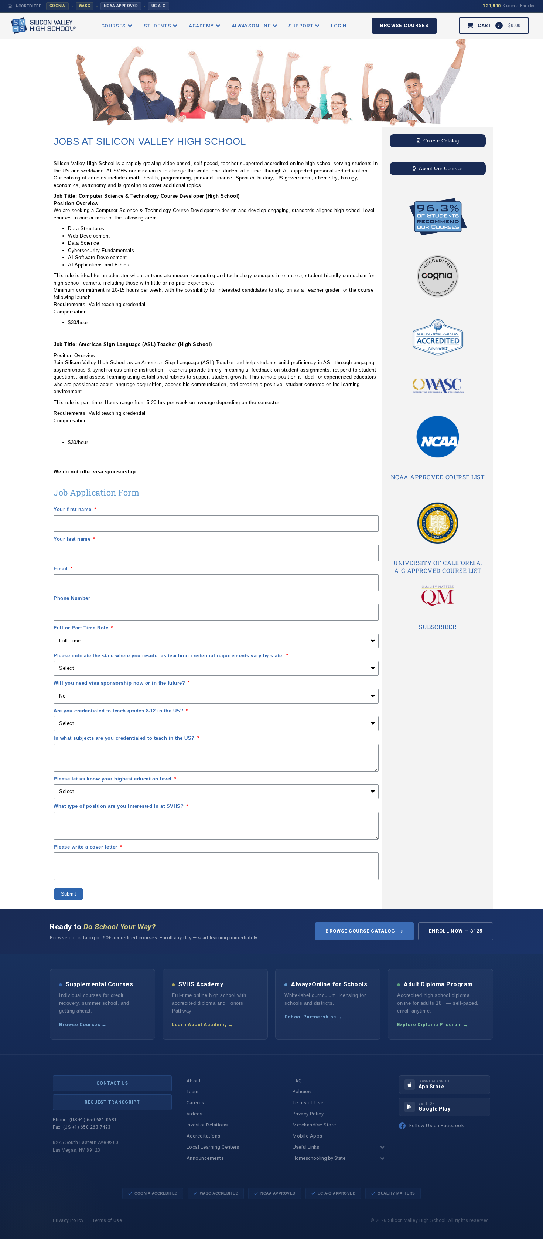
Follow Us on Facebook (436, 1125)
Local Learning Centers (213, 1147)
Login (339, 25)
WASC (84, 5)
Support (300, 25)
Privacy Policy (308, 1114)
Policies (302, 1091)
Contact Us (112, 1083)
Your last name (73, 539)
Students (157, 25)
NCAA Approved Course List (438, 477)
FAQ (297, 1081)
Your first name (73, 509)
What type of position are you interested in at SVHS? (119, 806)
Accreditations (204, 1136)
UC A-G (158, 5)
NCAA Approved (121, 5)
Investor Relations (207, 1125)
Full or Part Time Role (82, 628)
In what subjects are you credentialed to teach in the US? (125, 738)
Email (61, 568)
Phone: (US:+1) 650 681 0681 (85, 1119)
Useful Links (306, 1147)
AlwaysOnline (251, 25)
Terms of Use (308, 1102)
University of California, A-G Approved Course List (437, 566)
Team (193, 1091)
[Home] (10, 6)
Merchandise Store (314, 1125)
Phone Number (72, 598)
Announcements (205, 1158)
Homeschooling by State (319, 1158)
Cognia (57, 5)
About (194, 1081)
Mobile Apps (307, 1136)
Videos (195, 1114)
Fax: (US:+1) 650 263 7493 (82, 1127)
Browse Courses (404, 25)
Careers (195, 1102)
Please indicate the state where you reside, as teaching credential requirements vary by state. (170, 655)
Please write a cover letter (86, 847)
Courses (113, 25)
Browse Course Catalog (360, 931)
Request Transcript (112, 1102)
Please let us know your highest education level (113, 779)
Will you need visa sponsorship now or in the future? (120, 683)
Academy (201, 25)
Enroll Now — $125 (455, 931)
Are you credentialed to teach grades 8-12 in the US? (119, 710)
